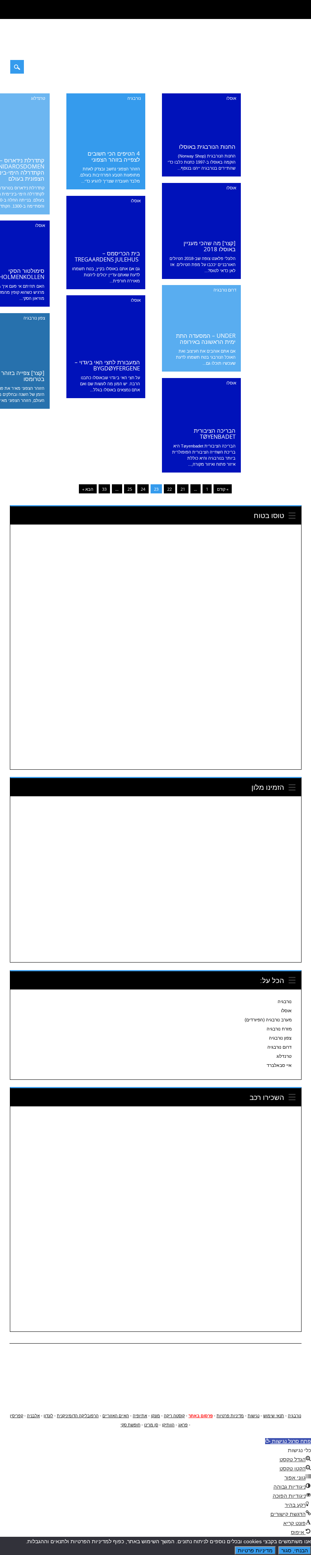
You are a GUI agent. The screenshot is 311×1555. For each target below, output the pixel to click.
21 (183, 489)
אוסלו (231, 98)
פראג (183, 1425)
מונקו (155, 1415)
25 (129, 489)
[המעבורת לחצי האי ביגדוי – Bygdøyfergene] (106, 352)
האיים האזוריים (115, 1415)
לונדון (48, 1415)
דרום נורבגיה (225, 290)
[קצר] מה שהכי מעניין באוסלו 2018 (210, 246)
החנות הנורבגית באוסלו (207, 146)
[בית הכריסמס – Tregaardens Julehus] (106, 243)
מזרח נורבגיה (279, 1029)
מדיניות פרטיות (230, 1415)
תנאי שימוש (273, 1415)
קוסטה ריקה (174, 1415)
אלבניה (33, 1415)
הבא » (87, 489)
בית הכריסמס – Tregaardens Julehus (107, 256)
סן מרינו (151, 1425)
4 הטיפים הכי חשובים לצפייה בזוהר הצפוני (114, 156)
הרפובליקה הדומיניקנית (78, 1415)
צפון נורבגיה (34, 318)
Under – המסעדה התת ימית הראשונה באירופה (206, 338)
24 (143, 489)
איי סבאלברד (279, 1065)
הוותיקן (168, 1425)
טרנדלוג (38, 98)
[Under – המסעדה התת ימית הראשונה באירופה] (201, 326)
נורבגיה (134, 98)
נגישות (253, 1415)
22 (169, 489)
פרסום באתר (200, 1415)
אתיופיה (140, 1415)
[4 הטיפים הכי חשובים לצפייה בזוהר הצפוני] (106, 143)
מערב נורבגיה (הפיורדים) (268, 1019)
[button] (288, 1441)
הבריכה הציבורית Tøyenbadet (215, 433)
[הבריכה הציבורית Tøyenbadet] (201, 421)
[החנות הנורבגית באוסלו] (201, 137)
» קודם (222, 489)
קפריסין (16, 1415)
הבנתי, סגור (294, 1550)
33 (104, 489)
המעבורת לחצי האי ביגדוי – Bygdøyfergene (107, 365)
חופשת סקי (130, 1425)
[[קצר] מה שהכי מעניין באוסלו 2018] (201, 233)
